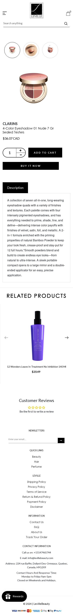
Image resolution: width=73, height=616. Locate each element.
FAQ (36, 527)
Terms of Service (36, 492)
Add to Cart (45, 152)
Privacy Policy (36, 487)
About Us (36, 532)
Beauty (36, 457)
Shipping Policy (36, 482)
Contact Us (37, 522)
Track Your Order (36, 537)
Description (15, 188)
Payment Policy (36, 502)
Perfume (36, 467)
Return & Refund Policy (36, 497)
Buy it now (31, 165)
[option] (12, 50)
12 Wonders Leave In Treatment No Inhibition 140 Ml (36, 366)
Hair (36, 462)
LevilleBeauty (41, 603)
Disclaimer (36, 507)
